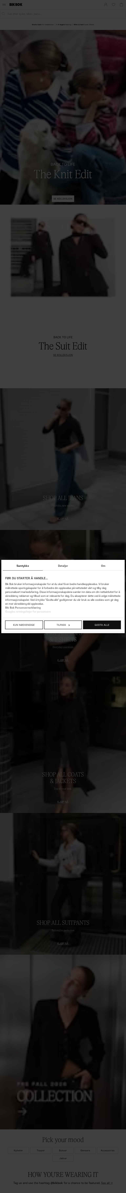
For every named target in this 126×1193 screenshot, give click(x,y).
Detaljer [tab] (63, 565)
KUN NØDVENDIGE (24, 624)
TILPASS (61, 624)
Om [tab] (103, 565)
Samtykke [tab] (23, 565)
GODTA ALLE (102, 624)
